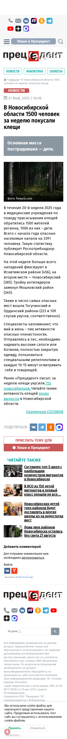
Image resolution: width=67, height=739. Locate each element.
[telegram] (49, 21)
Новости (13, 71)
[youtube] (10, 29)
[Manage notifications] (7, 732)
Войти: (8, 564)
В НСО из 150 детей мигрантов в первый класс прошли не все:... (42, 490)
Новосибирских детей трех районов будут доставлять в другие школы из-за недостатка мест (43, 512)
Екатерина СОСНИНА (44, 411)
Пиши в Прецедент (33, 41)
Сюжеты (56, 71)
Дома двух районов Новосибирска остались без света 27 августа (43, 531)
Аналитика (34, 71)
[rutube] (34, 21)
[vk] (26, 21)
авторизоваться (33, 557)
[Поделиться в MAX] (59, 427)
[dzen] (18, 29)
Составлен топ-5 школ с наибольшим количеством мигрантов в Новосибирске (43, 473)
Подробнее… (14, 734)
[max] (26, 29)
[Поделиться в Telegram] (42, 427)
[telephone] (10, 21)
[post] (18, 21)
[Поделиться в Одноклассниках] (50, 427)
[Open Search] (60, 41)
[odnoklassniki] (42, 21)
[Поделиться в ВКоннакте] (33, 427)
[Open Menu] (7, 41)
